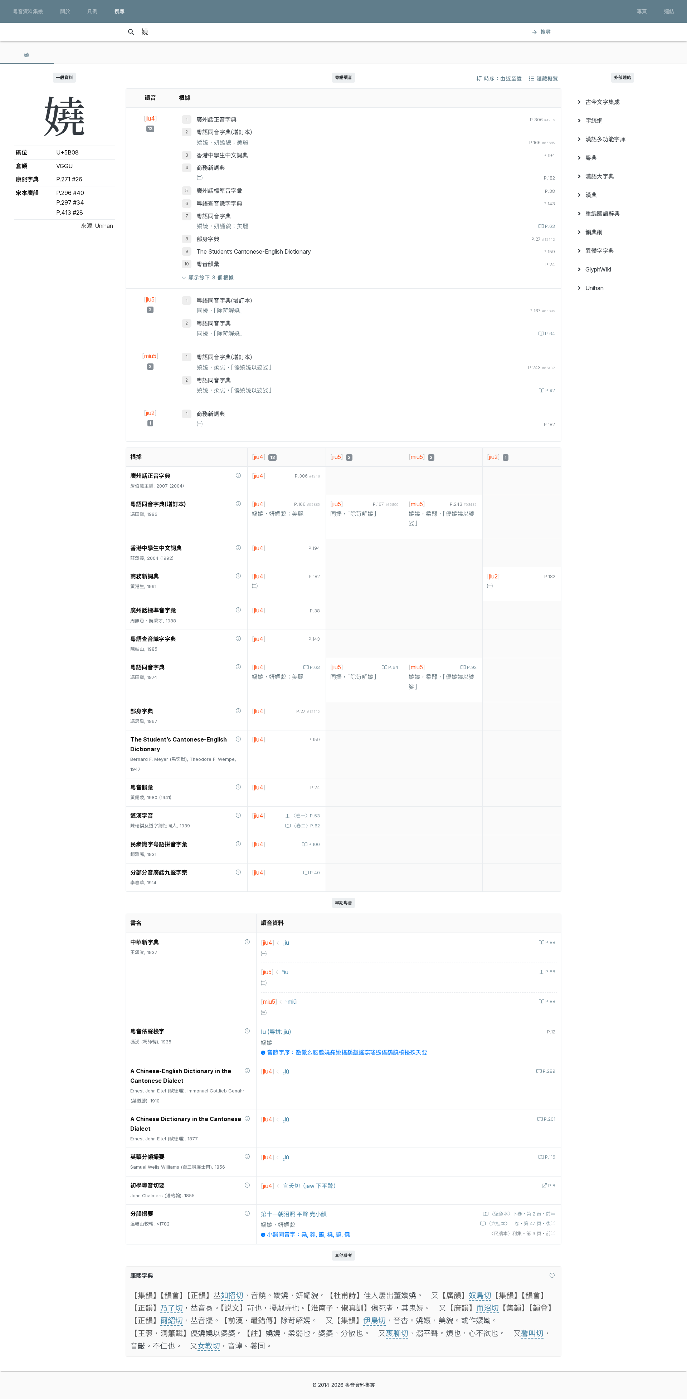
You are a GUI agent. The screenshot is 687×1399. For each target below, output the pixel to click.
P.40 (315, 872)
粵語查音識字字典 (219, 203)
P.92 (550, 390)
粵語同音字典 (213, 216)
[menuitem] (622, 102)
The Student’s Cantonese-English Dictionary (253, 251)
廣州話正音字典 (216, 119)
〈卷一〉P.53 (305, 815)
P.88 (550, 942)
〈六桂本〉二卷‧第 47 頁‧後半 (521, 1223)
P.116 (550, 1157)
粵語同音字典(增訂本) (224, 132)
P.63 (550, 226)
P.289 (549, 1071)
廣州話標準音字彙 (219, 190)
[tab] (27, 55)
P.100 (314, 844)
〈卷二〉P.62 (306, 825)
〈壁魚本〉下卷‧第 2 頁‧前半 (522, 1214)
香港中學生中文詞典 (222, 155)
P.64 (550, 333)
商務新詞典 (210, 167)
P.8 (551, 1185)
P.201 (549, 1119)
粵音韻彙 (207, 264)
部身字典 (207, 239)
